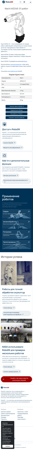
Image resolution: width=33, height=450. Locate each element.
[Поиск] (20, 1)
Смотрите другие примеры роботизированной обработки (12, 313)
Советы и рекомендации (8, 413)
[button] (24, 1)
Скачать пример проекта (10, 371)
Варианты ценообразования (11, 147)
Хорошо (7, 446)
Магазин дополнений (9, 175)
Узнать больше (9, 308)
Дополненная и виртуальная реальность (15, 180)
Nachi (25, 61)
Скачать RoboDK (8, 143)
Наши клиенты (21, 419)
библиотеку (14, 71)
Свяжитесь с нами (22, 412)
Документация (5, 415)
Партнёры (20, 417)
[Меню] (30, 2)
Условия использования (20, 447)
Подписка (4, 419)
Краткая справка (6, 412)
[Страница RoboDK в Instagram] (14, 438)
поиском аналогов (16, 64)
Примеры (3, 417)
